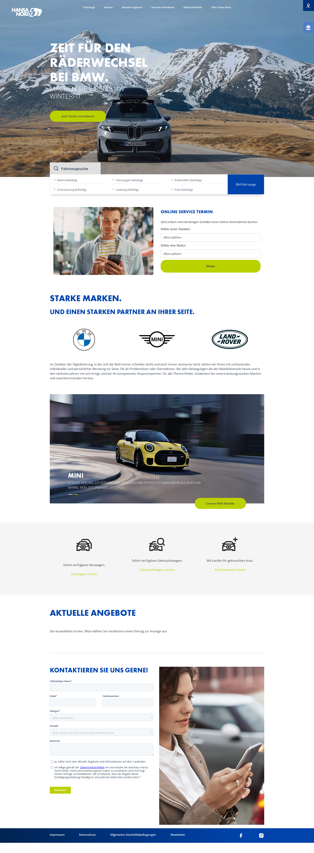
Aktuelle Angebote (132, 7)
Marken (108, 7)
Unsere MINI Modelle (220, 503)
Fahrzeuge (89, 7)
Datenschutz (87, 834)
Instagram (261, 835)
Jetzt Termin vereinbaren (77, 116)
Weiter (210, 266)
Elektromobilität (193, 7)
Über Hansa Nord (221, 7)
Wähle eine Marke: (173, 245)
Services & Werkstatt (162, 7)
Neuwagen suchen (84, 574)
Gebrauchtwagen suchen (157, 570)
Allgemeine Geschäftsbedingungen (133, 834)
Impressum (57, 834)
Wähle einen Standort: (176, 229)
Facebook (241, 835)
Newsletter (178, 834)
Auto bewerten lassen (229, 570)
